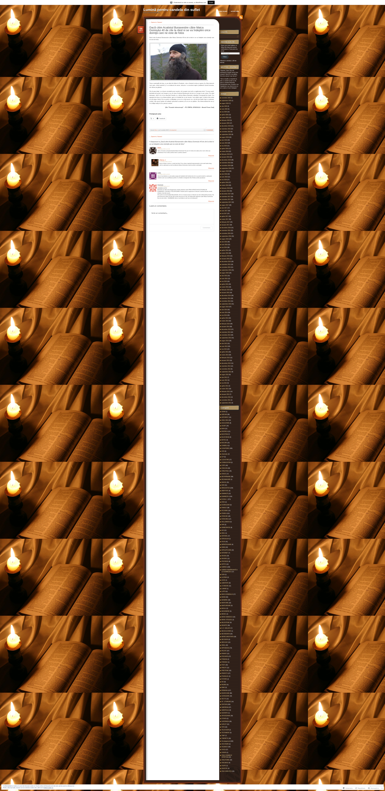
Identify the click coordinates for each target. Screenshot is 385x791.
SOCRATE (225, 713)
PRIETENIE (225, 670)
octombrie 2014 (226, 301)
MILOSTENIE (226, 622)
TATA (223, 727)
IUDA (223, 574)
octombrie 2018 (226, 165)
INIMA (223, 547)
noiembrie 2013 (226, 332)
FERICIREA (225, 519)
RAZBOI (224, 684)
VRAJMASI (225, 762)
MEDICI (224, 614)
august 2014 (225, 306)
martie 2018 (225, 185)
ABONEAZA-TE (228, 42)
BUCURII (224, 442)
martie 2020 (225, 117)
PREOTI (224, 667)
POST (223, 665)
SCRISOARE (225, 696)
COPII (223, 465)
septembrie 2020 (226, 100)
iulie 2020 (224, 106)
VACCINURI (225, 744)
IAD (223, 530)
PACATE (224, 651)
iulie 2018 (224, 174)
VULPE (224, 765)
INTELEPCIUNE (226, 550)
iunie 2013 (224, 346)
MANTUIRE (225, 602)
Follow (225, 57)
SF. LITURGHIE (226, 701)
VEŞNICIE (225, 747)
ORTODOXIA (225, 648)
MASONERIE (225, 611)
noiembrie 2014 (226, 298)
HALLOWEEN (226, 522)
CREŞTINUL (225, 471)
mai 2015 (224, 281)
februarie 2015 (226, 290)
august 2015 (225, 273)
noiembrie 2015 (226, 264)
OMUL (223, 645)
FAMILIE (224, 507)
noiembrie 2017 (226, 196)
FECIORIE (225, 510)
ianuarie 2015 (225, 292)
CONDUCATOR (226, 462)
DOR (223, 485)
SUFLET (224, 724)
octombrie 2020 (226, 98)
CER (223, 451)
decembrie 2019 (226, 126)
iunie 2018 (224, 177)
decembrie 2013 (226, 329)
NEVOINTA (225, 639)
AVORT (224, 426)
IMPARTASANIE (226, 544)
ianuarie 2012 (225, 394)
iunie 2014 (224, 312)
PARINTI (224, 653)
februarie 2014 (226, 323)
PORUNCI (224, 662)
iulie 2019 (224, 140)
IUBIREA (224, 567)
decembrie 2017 (226, 194)
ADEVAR (224, 414)
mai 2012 (224, 383)
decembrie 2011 (226, 397)
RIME (223, 687)
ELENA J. (224, 499)
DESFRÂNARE (226, 476)
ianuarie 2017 (225, 225)
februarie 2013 (226, 357)
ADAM (223, 411)
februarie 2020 (226, 120)
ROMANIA (225, 690)
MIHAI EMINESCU (227, 617)
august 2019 (225, 137)
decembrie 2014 (226, 295)
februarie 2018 (226, 188)
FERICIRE (225, 516)
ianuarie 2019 (225, 157)
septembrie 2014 (226, 304)
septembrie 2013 (226, 338)
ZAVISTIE (224, 768)
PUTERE (224, 679)
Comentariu (206, 227)
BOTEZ (224, 440)
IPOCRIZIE (225, 561)
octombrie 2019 (226, 131)
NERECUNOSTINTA (227, 636)
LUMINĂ (224, 588)
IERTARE (224, 536)
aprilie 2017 (225, 216)
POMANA (224, 659)
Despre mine (235, 11)
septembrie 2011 (226, 403)
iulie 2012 (224, 377)
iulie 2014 (224, 309)
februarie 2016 (226, 256)
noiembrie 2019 (226, 129)
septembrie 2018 (226, 168)
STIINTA (224, 718)
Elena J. (156, 130)
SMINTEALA (225, 710)
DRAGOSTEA (226, 488)
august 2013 (225, 340)
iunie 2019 (224, 143)
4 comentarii (209, 130)
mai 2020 (224, 112)
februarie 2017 (226, 222)
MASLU (224, 608)
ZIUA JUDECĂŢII (227, 771)
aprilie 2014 (225, 318)
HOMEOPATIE (226, 527)
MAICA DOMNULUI (227, 594)
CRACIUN (224, 468)
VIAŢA (223, 749)
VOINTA (224, 752)
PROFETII (225, 673)
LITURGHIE (225, 586)
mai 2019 (224, 146)
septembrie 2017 (226, 202)
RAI (223, 682)
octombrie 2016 (226, 233)
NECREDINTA (226, 634)
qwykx (159, 147)
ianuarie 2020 (225, 123)
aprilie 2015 (225, 284)
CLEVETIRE (225, 459)
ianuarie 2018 (225, 191)
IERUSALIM (225, 538)
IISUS (223, 541)
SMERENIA (225, 707)
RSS (240, 18)
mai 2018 (224, 179)
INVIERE (224, 558)
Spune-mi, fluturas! (155, 22)
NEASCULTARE (226, 631)
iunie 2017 (224, 210)
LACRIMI (224, 577)
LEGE (223, 580)
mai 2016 (224, 247)
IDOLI (223, 533)
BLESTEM (225, 434)
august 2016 (225, 239)
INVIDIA (224, 555)
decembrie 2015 (226, 261)
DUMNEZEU (225, 496)
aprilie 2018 (225, 182)
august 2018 (225, 171)
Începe (211, 2)
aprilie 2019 (225, 148)
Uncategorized (173, 130)
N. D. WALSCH (226, 628)
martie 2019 (225, 151)
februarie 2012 (226, 391)
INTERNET (225, 553)
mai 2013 (224, 349)
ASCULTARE (225, 423)
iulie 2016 (224, 242)
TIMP (223, 735)
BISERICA (225, 431)
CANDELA (225, 445)
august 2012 (225, 374)
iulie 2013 (224, 343)
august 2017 (225, 205)
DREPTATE (225, 490)
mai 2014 (224, 315)
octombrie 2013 (226, 335)
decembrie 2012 (226, 363)
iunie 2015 (224, 278)
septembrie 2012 (226, 372)
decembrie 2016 (226, 227)
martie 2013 (225, 355)
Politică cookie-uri (48, 787)
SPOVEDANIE (226, 715)
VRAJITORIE (225, 760)
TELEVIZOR (225, 730)
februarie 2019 (226, 154)
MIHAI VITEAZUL (227, 619)
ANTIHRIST (225, 417)
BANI (223, 428)
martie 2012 (225, 388)
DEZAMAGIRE (226, 479)
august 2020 (225, 103)
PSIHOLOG (225, 676)
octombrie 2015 (226, 267)
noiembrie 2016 (226, 230)
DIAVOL (224, 482)
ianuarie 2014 (225, 326)
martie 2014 (225, 321)
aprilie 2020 (225, 114)
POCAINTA (225, 656)
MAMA (223, 597)
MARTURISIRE (226, 605)
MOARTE (224, 625)
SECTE (224, 699)
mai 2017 (224, 213)
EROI (223, 502)
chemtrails (225, 454)
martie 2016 (225, 253)
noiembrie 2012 (226, 366)
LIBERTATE (225, 583)
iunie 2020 (224, 109)
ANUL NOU (225, 420)
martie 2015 (225, 287)
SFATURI (224, 704)
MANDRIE (225, 600)
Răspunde (211, 155)
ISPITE (224, 564)
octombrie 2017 (226, 199)
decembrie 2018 (226, 160)
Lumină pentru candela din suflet (171, 10)
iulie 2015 (224, 275)
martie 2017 (225, 219)
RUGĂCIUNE (225, 693)
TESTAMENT (225, 732)
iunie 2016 (224, 244)
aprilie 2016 (225, 250)
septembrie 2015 (226, 270)
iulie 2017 (224, 208)
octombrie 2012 (226, 369)
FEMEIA (224, 513)
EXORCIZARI (226, 505)
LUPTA (224, 591)
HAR (223, 524)
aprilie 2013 (225, 352)
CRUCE (224, 474)
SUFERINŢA (225, 721)
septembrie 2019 (226, 134)
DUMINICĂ (225, 493)
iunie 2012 (224, 380)
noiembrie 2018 (226, 162)
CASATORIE (225, 448)
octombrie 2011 (226, 400)
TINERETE (225, 738)
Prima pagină (222, 11)
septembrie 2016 (226, 236)
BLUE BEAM (225, 437)
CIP (223, 457)
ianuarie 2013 (225, 360)
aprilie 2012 (225, 386)
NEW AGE (225, 642)
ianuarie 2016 (225, 258)
